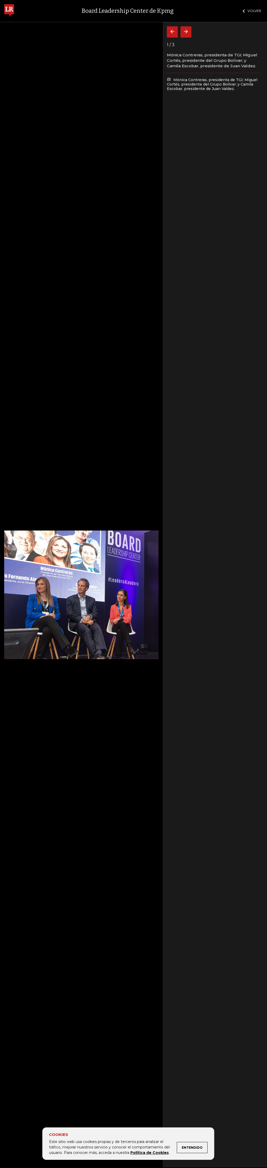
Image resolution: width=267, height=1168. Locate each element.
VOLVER (254, 11)
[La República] (9, 11)
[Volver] (172, 32)
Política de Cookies (149, 1152)
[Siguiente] (185, 32)
